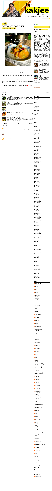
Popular (36, 29)
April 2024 (36, 115)
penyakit (36, 422)
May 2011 (35, 273)
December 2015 (36, 200)
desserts (36, 323)
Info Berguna (47, 42)
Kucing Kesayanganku (44, 52)
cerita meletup (15, 18)
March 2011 (36, 276)
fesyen (44, 61)
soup (45, 60)
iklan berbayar (37, 336)
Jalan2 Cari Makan (39, 39)
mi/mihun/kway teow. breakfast (40, 406)
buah (41, 61)
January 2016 (36, 198)
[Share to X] (4, 92)
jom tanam (36, 351)
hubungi (27, 18)
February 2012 (36, 261)
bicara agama (44, 48)
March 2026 (36, 105)
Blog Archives (45, 29)
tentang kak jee (22, 18)
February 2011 (36, 277)
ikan (49, 38)
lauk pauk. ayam (37, 389)
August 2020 (36, 162)
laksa (46, 61)
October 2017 (36, 174)
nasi (35, 413)
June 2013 (35, 240)
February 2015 (36, 213)
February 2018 (36, 170)
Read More (17, 99)
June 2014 (35, 224)
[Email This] (2, 92)
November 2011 (36, 265)
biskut (47, 50)
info (42, 54)
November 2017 (36, 173)
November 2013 (36, 233)
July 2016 (35, 190)
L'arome (39, 51)
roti (35, 47)
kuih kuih (36, 376)
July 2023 (35, 119)
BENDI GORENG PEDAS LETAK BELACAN (13, 117)
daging (44, 38)
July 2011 (35, 270)
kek (35, 357)
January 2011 (36, 278)
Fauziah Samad (6, 28)
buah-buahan (37, 302)
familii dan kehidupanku (38, 330)
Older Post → (31, 123)
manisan (36, 398)
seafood (48, 51)
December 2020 (36, 157)
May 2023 (35, 122)
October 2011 (36, 266)
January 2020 (36, 166)
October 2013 (36, 234)
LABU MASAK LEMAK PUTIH (13, 26)
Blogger (44, 94)
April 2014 (35, 226)
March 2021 (36, 153)
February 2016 (36, 197)
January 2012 (36, 262)
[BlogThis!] (3, 92)
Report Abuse (37, 467)
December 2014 (36, 216)
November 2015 (36, 201)
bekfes (36, 293)
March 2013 (36, 244)
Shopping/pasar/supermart (38, 59)
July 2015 (35, 206)
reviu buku (41, 60)
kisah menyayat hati (39, 50)
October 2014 (36, 218)
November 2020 (36, 158)
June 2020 (35, 165)
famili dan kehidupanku (43, 45)
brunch (35, 51)
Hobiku (43, 57)
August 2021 (36, 147)
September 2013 (36, 236)
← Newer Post (5, 123)
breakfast (42, 43)
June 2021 (35, 149)
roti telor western (38, 437)
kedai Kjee (42, 49)
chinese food (37, 38)
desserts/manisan (37, 41)
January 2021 (36, 155)
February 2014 (36, 229)
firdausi (6, 138)
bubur (36, 307)
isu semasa (47, 34)
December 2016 (36, 185)
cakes (36, 308)
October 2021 (36, 145)
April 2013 (35, 242)
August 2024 (36, 111)
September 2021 (36, 146)
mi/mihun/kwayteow (41, 44)
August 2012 (36, 253)
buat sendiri (47, 57)
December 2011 (36, 264)
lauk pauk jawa (44, 37)
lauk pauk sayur (37, 388)
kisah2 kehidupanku (38, 367)
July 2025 (35, 107)
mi (35, 401)
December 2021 (36, 142)
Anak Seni (40, 35)
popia (35, 61)
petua (36, 423)
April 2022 (35, 137)
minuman (36, 410)
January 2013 (36, 246)
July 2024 (35, 113)
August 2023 (36, 118)
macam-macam (37, 397)
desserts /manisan (38, 324)
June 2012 (35, 256)
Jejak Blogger (37, 348)
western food (47, 49)
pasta (36, 417)
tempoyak (38, 56)
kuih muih (36, 37)
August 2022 (36, 133)
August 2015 (36, 205)
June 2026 (35, 101)
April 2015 (35, 210)
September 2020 (37, 161)
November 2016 (36, 186)
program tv (36, 46)
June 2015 (35, 208)
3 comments (13, 28)
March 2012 (36, 260)
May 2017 (35, 178)
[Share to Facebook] (5, 92)
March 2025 (36, 110)
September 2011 (36, 268)
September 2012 (36, 252)
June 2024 (35, 114)
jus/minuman (36, 53)
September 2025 (37, 106)
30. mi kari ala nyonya (42, 75)
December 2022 (36, 129)
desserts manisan (38, 326)
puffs (35, 56)
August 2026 (36, 98)
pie (40, 53)
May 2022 (35, 135)
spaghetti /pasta (37, 450)
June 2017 (35, 177)
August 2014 (36, 221)
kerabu (45, 59)
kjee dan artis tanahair (45, 47)
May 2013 (35, 241)
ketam (36, 360)
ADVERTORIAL (38, 61)
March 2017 (36, 181)
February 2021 (36, 154)
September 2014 (36, 220)
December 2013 (36, 232)
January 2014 (36, 230)
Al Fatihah (48, 43)
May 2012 (35, 257)
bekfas (35, 54)
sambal (37, 43)
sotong (36, 447)
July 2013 (35, 238)
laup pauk (36, 394)
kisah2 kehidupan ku (38, 366)
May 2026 (35, 102)
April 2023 (35, 123)
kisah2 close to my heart (42, 36)
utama (3, 18)
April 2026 (36, 103)
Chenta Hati (37, 311)
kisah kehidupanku (38, 361)
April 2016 (35, 194)
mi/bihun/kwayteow (38, 403)
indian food (37, 338)
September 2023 (37, 117)
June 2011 (35, 272)
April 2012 (35, 258)
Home (18, 123)
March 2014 (36, 228)
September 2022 (37, 131)
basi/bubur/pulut (38, 290)
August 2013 (36, 237)
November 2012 (36, 249)
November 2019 (36, 169)
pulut (36, 431)
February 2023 (36, 126)
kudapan (44, 51)
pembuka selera (45, 55)
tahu (39, 57)
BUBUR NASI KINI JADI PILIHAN (12, 107)
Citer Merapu (37, 317)
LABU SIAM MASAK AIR (10, 101)
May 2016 (35, 193)
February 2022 (36, 139)
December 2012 (36, 248)
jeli (38, 60)
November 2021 (36, 143)
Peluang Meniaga (37, 419)
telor (47, 46)
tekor (36, 457)
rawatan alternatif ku (45, 56)
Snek (38, 47)
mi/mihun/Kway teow (38, 404)
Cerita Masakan (8, 18)
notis (39, 54)
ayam (47, 36)
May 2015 (35, 209)
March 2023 (36, 125)
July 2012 (35, 254)
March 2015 (36, 212)
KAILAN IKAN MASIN (10, 96)
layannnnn (36, 49)
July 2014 (35, 222)
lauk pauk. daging (37, 391)
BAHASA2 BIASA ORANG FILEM (44, 63)
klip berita (48, 39)
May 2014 (35, 225)
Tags (40, 29)
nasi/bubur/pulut (37, 42)
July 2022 (35, 134)
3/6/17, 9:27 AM (10, 138)
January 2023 (36, 127)
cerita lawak (37, 310)
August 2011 (36, 269)
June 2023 (35, 121)
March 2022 (36, 138)
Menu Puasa (36, 52)
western (36, 463)
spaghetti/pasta (45, 53)
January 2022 (36, 141)
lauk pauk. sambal (37, 392)
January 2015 (36, 214)
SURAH (48, 60)
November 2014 (36, 217)
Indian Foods (46, 54)
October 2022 (36, 130)
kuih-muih (36, 379)
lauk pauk (37, 34)
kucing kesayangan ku (38, 372)
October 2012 (36, 250)
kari (37, 48)
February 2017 (36, 182)
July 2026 (35, 99)
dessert (36, 321)
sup (44, 50)
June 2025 (35, 109)
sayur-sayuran (42, 40)
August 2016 (36, 189)
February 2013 (36, 245)
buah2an (36, 304)
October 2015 (36, 202)
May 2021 (35, 150)
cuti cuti (35, 57)
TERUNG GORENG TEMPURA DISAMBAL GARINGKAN (15, 112)
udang (42, 46)
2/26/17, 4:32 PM (13, 133)
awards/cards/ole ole (37, 55)
